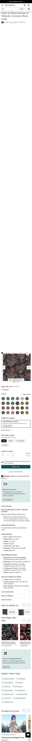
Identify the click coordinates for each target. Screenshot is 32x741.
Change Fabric (7, 426)
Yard (3, 441)
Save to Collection (16, 472)
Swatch (4, 445)
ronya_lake (14, 22)
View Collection (7, 499)
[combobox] (22, 8)
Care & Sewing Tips (15, 592)
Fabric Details (6, 430)
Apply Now (6, 667)
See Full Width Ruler (16, 380)
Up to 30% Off (14, 1)
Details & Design (15, 506)
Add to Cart (16, 466)
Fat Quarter (20, 441)
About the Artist (15, 600)
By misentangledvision (6, 645)
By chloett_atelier (23, 645)
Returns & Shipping (15, 596)
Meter (11, 441)
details (20, 1)
